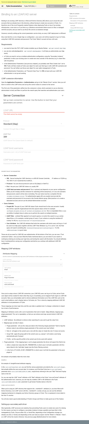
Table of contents (74, 13)
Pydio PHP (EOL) (29, 6)
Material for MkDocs (12, 422)
